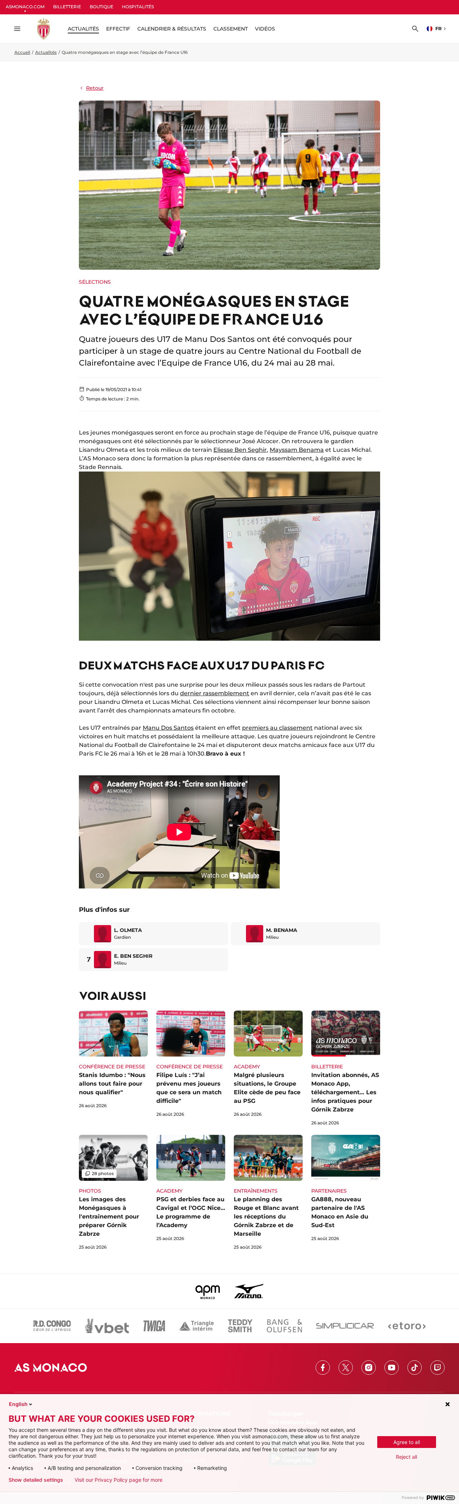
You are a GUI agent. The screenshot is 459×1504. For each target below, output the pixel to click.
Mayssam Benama (297, 449)
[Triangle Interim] (196, 1326)
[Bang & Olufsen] (284, 1326)
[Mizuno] (249, 1291)
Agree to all (406, 1442)
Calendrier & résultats (171, 28)
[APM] (207, 1291)
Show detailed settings (36, 1480)
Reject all (406, 1457)
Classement (230, 28)
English (18, 1404)
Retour (95, 88)
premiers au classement (277, 727)
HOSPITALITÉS (138, 6)
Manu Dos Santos (168, 727)
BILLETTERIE (67, 6)
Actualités (46, 52)
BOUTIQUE (101, 6)
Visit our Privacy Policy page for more (118, 1480)
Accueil (22, 52)
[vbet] (107, 1326)
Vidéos (265, 28)
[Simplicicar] (345, 1326)
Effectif (118, 28)
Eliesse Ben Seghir (240, 449)
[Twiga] (154, 1326)
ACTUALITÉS (83, 28)
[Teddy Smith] (240, 1326)
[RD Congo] (52, 1326)
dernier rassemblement (214, 693)
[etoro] (407, 1326)
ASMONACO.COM (25, 6)
